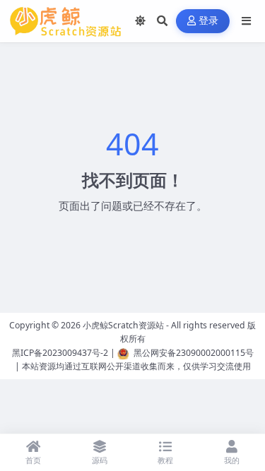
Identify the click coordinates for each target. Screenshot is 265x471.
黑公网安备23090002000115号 (194, 353)
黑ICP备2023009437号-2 (60, 353)
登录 (209, 21)
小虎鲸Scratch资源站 (123, 325)
